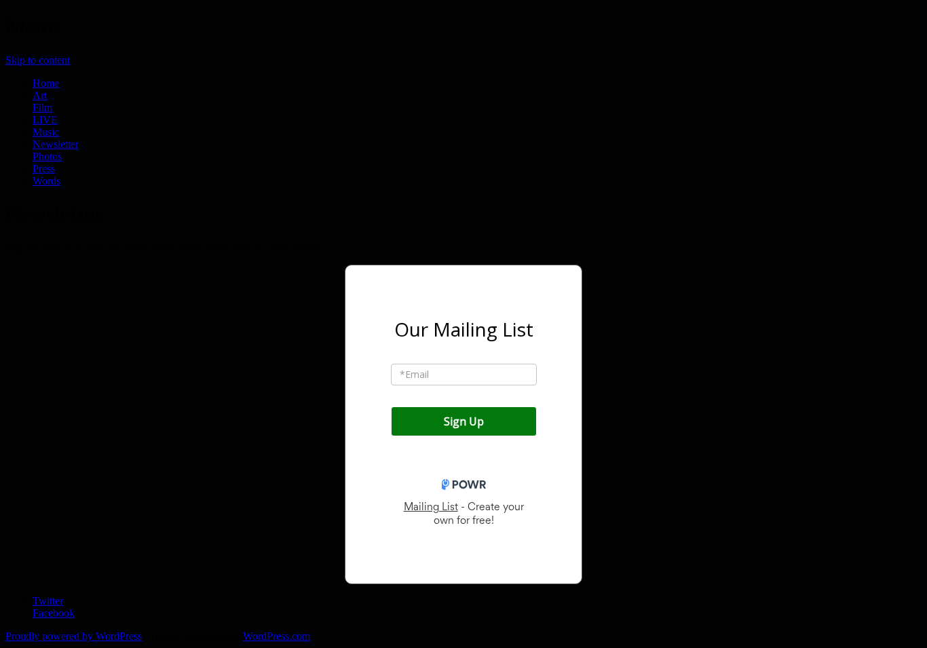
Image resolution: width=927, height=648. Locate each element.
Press (44, 168)
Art (40, 95)
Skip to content (37, 60)
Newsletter (56, 144)
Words (46, 181)
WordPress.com (276, 636)
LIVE (45, 120)
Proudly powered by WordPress (73, 636)
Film (42, 107)
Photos (47, 156)
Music (46, 132)
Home (46, 83)
